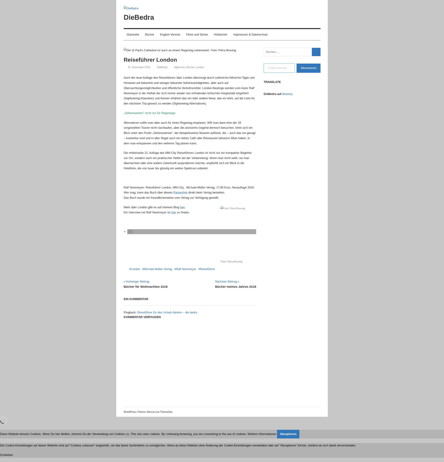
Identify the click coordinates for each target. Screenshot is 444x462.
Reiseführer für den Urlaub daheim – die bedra (167, 312)
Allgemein (179, 67)
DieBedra (139, 17)
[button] (130, 231)
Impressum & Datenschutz (250, 34)
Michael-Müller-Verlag (158, 269)
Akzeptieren (288, 434)
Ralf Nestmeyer (186, 269)
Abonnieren (308, 68)
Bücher (149, 34)
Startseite (133, 34)
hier (182, 207)
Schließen (6, 455)
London (200, 67)
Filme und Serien (197, 34)
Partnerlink (180, 192)
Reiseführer (207, 269)
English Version (170, 34)
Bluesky (287, 94)
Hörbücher (220, 34)
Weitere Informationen (261, 434)
